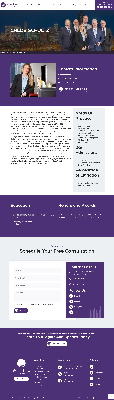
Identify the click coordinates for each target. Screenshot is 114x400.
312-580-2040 (106, 7)
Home (39, 366)
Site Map (90, 398)
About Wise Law (43, 369)
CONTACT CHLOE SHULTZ (76, 89)
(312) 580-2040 (70, 78)
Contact (40, 385)
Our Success (42, 377)
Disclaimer (33, 304)
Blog (39, 380)
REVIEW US (21, 379)
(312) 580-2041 (68, 82)
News (39, 382)
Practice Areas (43, 374)
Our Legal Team (43, 371)
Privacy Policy (47, 304)
